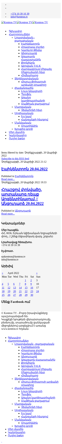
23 (31, 291)
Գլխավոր (15, 31)
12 (9, 287)
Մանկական (23, 122)
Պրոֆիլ (26, 94)
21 (20, 291)
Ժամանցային (24, 88)
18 (3, 291)
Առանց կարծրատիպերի (38, 397)
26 (9, 295)
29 (26, 295)
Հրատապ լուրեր (32, 47)
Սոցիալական (24, 113)
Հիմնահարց (29, 75)
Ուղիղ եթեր (17, 138)
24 (37, 291)
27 (14, 295)
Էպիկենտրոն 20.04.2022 (24, 169)
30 (31, 295)
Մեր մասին (17, 132)
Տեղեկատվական (27, 78)
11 (3, 287)
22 (26, 291)
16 (31, 287)
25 (3, 295)
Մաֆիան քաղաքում (35, 103)
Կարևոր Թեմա (31, 50)
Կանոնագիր (18, 135)
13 (14, 287)
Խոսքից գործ (24, 129)
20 (14, 291)
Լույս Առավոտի (31, 91)
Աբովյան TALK (31, 65)
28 (20, 295)
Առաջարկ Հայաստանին (38, 359)
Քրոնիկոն (28, 62)
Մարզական (23, 106)
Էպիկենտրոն (30, 43)
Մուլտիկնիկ (29, 125)
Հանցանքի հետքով (34, 119)
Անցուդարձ (29, 53)
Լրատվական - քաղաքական (34, 344)
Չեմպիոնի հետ (31, 110)
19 (9, 291)
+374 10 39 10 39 (20, 13)
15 (26, 287)
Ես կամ (26, 116)
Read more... (8, 179)
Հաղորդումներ (19, 34)
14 (20, 287)
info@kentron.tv (19, 16)
